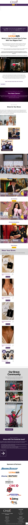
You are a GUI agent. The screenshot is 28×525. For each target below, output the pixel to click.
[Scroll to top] (26, 523)
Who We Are (7, 518)
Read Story (14, 200)
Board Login (21, 514)
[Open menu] (16, 4)
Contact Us (7, 519)
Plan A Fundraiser (20, 513)
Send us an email (20, 519)
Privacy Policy (21, 520)
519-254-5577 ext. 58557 (20, 518)
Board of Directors (7, 520)
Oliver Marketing (20, 523)
